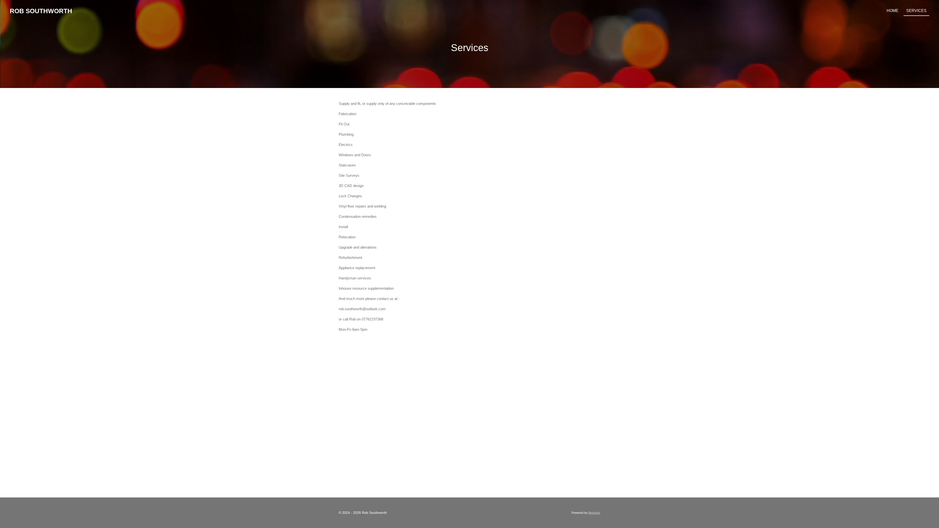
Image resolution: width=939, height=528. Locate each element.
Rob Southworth (41, 11)
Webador (594, 512)
